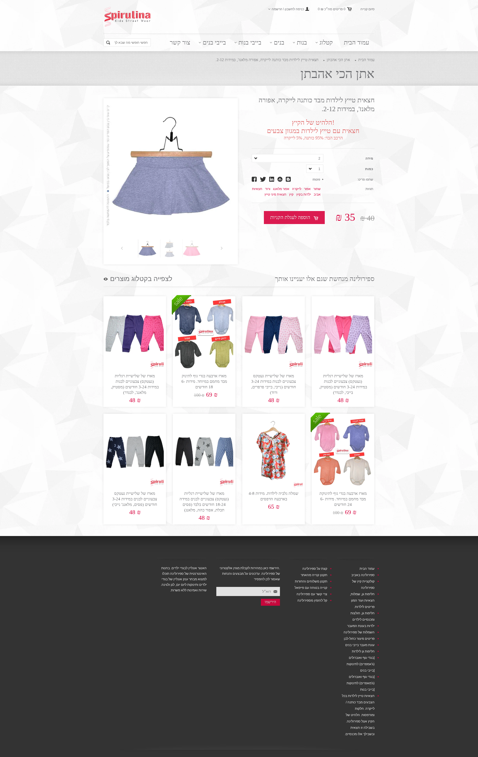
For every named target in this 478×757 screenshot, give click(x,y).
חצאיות (257, 189)
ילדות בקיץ (303, 194)
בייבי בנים (214, 42)
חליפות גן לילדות (363, 651)
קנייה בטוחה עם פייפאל (311, 588)
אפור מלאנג (281, 189)
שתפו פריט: (365, 179)
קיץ (291, 194)
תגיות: (369, 189)
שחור (317, 189)
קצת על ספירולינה (314, 569)
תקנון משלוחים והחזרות (311, 581)
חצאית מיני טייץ (275, 194)
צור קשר (180, 42)
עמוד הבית (356, 42)
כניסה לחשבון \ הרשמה (288, 9)
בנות (302, 42)
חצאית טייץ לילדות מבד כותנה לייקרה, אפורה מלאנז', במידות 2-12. (266, 60)
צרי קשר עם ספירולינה (312, 594)
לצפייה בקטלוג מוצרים (141, 279)
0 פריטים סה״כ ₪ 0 (331, 9)
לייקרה (296, 189)
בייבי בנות (249, 42)
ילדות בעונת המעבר (361, 626)
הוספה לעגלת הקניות (290, 217)
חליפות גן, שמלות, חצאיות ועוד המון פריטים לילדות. (362, 600)
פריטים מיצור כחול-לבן (359, 639)
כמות (369, 169)
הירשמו (270, 602)
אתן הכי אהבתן (338, 60)
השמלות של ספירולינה (359, 632)
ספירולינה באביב (363, 575)
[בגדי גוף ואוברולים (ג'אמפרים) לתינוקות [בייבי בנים (361, 664)
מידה (369, 158)
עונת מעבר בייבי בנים (360, 645)
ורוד (267, 189)
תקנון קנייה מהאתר (314, 575)
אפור (307, 189)
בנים (279, 42)
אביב (317, 194)
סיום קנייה (367, 9)
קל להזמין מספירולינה (312, 600)
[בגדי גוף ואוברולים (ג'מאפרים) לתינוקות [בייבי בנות (361, 683)
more (316, 179)
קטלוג (326, 42)
